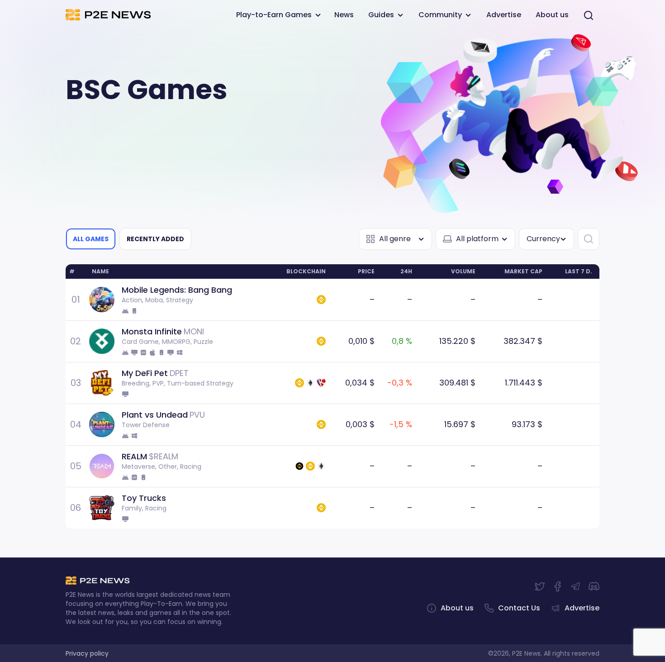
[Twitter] (539, 586)
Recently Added (155, 238)
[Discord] (594, 586)
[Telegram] (575, 586)
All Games (91, 238)
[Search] (588, 15)
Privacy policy (87, 653)
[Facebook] (557, 586)
